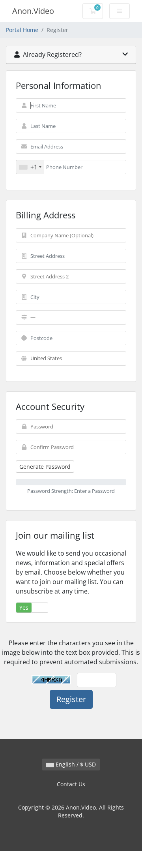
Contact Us (71, 784)
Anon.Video (33, 11)
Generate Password (45, 466)
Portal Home (22, 30)
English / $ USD (75, 764)
